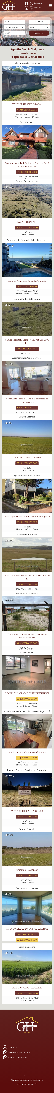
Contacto (12, 1047)
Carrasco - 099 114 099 (18, 1052)
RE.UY (34, 1084)
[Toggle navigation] (50, 6)
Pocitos (37, 8)
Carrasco (38, 3)
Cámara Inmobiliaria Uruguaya (27, 1080)
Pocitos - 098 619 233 (17, 1057)
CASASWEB (23, 1084)
